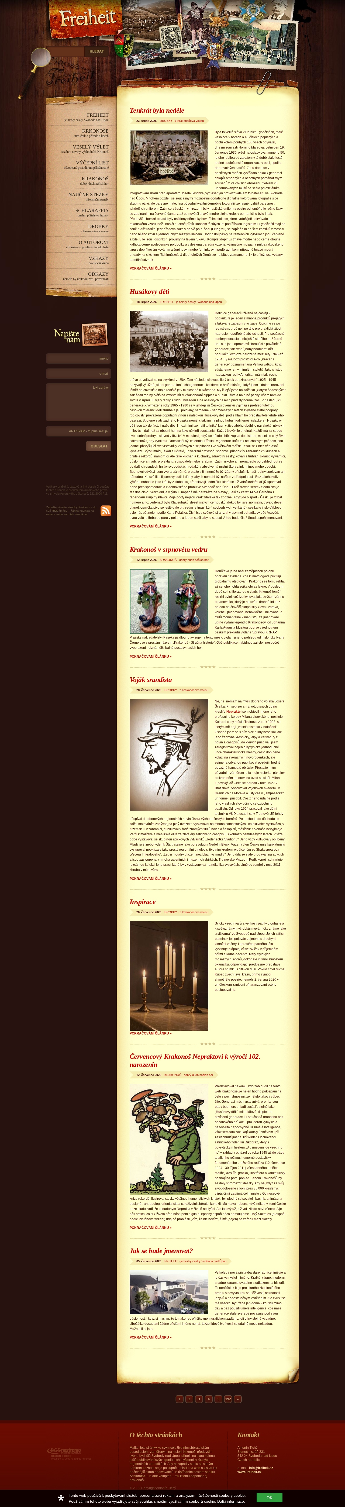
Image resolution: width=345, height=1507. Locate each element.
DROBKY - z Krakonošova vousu (182, 120)
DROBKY (95, 228)
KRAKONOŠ (94, 180)
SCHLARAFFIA (92, 212)
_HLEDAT (96, 51)
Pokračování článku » (151, 268)
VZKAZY (99, 260)
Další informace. (231, 1501)
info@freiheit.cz (261, 1468)
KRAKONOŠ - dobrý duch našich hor (184, 559)
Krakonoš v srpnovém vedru (168, 549)
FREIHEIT (86, 117)
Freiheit (57, 3)
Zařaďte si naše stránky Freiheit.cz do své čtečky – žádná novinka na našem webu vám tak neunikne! (71, 511)
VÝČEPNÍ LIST (86, 165)
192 (228, 1399)
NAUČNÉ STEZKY (88, 196)
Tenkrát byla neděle (157, 110)
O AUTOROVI (87, 244)
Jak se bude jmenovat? (161, 1251)
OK (269, 1497)
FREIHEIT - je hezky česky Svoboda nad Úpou (191, 302)
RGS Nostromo (57, 1448)
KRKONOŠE (91, 133)
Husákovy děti (149, 291)
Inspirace (143, 902)
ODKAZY (86, 276)
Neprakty (233, 711)
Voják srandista (151, 680)
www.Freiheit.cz (249, 1472)
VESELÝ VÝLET (85, 149)
